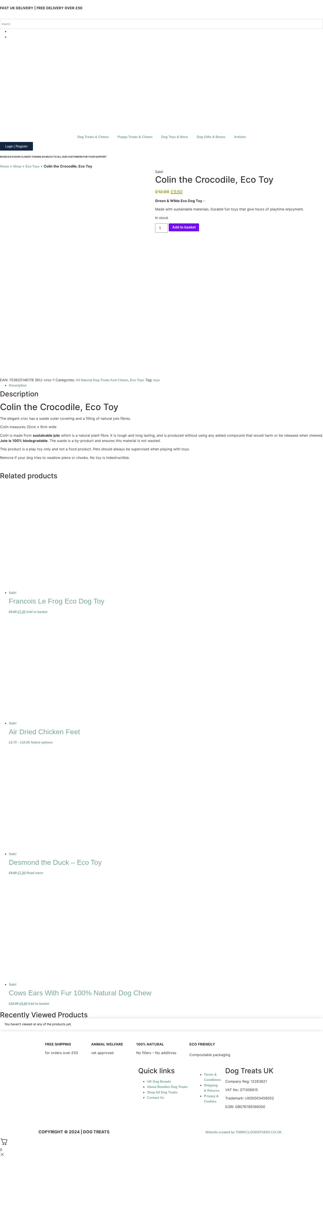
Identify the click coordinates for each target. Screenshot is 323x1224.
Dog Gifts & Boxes (211, 137)
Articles (240, 137)
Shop (17, 166)
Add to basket (184, 227)
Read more (34, 873)
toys (156, 380)
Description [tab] (18, 385)
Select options (42, 742)
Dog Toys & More (174, 137)
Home (4, 166)
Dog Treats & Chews (93, 137)
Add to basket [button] (36, 612)
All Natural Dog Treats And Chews (102, 380)
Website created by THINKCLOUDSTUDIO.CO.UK (243, 1132)
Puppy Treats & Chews (135, 137)
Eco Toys (32, 166)
